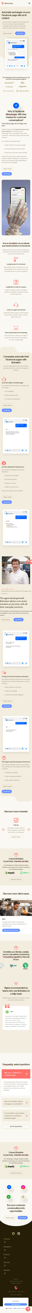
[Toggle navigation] (25, 3)
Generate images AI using (16, 1281)
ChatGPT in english (16, 1283)
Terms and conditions (16, 1295)
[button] (3, 829)
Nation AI (16, 1279)
